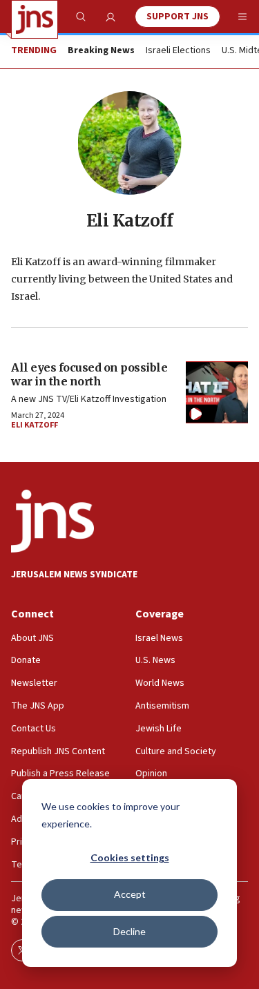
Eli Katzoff (34, 425)
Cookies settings (129, 857)
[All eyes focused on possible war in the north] (217, 392)
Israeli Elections (178, 51)
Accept (130, 894)
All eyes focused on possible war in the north (89, 374)
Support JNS (177, 16)
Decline (129, 931)
